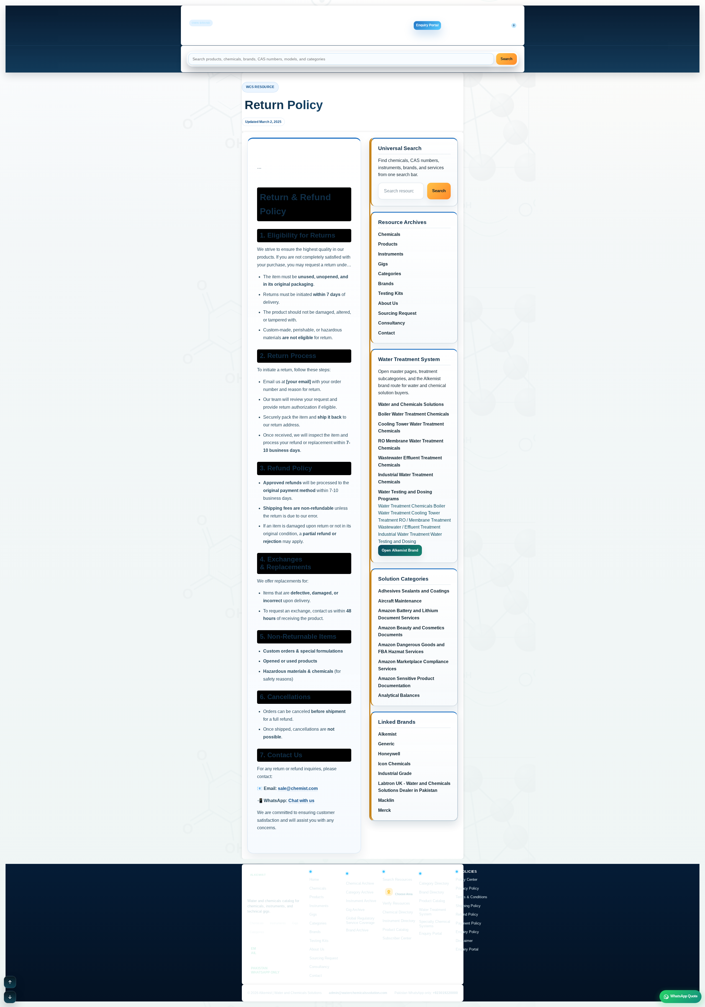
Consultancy (372, 25)
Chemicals (291, 15)
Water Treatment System (432, 912)
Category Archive (359, 892)
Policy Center (466, 879)
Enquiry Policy (467, 932)
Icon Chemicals (394, 763)
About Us (315, 25)
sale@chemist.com (298, 788)
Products (312, 15)
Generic (386, 743)
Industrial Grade (395, 773)
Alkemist (387, 734)
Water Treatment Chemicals (405, 506)
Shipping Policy (468, 906)
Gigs (353, 15)
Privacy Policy (467, 888)
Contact (324, 35)
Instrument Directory (399, 921)
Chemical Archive (360, 883)
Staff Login (453, 25)
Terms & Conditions (471, 897)
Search (506, 59)
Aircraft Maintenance (400, 601)
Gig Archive (355, 910)
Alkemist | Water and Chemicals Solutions (235, 29)
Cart (508, 25)
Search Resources (397, 879)
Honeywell (389, 753)
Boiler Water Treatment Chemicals (413, 414)
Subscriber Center (397, 938)
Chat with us (301, 800)
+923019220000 (445, 993)
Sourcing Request (342, 25)
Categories (371, 15)
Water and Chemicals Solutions (411, 404)
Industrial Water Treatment (403, 534)
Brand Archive (357, 930)
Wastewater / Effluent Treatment (409, 527)
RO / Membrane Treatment (425, 520)
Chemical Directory (398, 912)
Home (272, 15)
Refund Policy (467, 914)
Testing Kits (293, 25)
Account (489, 25)
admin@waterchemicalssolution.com (358, 993)
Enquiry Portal (427, 25)
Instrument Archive (361, 901)
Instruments (334, 15)
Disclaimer (464, 941)
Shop (472, 25)
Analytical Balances (399, 695)
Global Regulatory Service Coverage (360, 920)
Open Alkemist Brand (400, 550)
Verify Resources (396, 903)
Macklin (386, 800)
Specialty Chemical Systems (434, 924)
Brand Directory (431, 892)
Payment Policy (468, 923)
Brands (272, 25)
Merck (384, 810)
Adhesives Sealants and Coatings (413, 591)
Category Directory (434, 883)
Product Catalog (395, 930)
